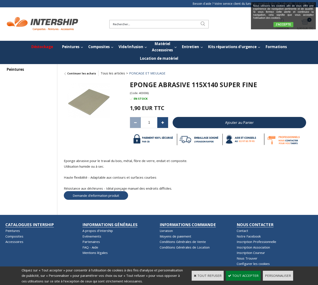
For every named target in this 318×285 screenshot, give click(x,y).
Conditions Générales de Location (185, 247)
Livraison (166, 230)
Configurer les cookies (253, 263)
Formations (276, 46)
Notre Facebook (249, 236)
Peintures (70, 46)
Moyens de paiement (175, 236)
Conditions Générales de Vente (183, 241)
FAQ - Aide (90, 247)
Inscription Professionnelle (256, 241)
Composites (99, 46)
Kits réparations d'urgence (232, 46)
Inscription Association (253, 247)
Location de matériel (159, 58)
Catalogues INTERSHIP (29, 224)
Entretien (190, 46)
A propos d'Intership (97, 230)
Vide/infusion (131, 46)
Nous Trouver (247, 258)
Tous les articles (113, 73)
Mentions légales (95, 252)
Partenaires (91, 241)
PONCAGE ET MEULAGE (147, 73)
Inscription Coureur (251, 252)
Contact (242, 230)
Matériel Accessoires (162, 46)
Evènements (91, 236)
